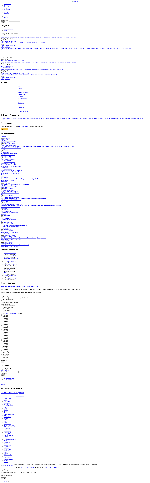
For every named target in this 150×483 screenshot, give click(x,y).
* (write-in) (5, 355)
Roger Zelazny (7, 446)
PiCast (91, 118)
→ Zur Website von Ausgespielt (8, 141)
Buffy (5, 408)
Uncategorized (123, 118)
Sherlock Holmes (8, 449)
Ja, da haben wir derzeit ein (10, 267)
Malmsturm (6, 438)
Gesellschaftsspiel (21, 42)
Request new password (9, 382)
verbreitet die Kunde (24, 126)
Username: (4, 372)
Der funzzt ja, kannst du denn (11, 258)
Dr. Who (6, 412)
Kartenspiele (26, 74)
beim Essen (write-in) (7, 307)
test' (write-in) (5, 354)
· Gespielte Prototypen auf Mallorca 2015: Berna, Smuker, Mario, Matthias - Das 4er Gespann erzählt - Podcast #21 (38, 37)
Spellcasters (3, 214)
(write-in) (4, 358)
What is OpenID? (5, 370)
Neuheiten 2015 (43, 62)
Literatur (20, 96)
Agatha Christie (7, 398)
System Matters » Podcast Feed (52, 467)
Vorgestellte (7, 6)
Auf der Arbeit (6, 304)
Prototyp (74, 62)
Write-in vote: (4, 360)
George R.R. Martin (9, 425)
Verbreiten (6, 18)
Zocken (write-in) (6, 310)
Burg (12, 62)
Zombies (6, 462)
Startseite (3, 384)
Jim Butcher (7, 428)
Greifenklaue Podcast (6, 160)
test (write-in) (5, 352)
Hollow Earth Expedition (10, 426)
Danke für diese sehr (9, 270)
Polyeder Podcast (5, 187)
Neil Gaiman (7, 441)
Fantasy (59, 118)
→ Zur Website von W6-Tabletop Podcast (11, 239)
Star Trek (6, 453)
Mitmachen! (7, 9)
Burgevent (17, 62)
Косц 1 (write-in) (12, 313)
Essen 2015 (9, 42)
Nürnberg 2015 (36, 42)
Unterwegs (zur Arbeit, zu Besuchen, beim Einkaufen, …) (16, 298)
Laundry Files (7, 433)
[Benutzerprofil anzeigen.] (6, 139)
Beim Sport (5, 296)
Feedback (6, 12)
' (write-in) (5, 315)
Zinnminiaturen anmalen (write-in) (10, 312)
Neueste (6, 5)
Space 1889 (7, 450)
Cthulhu (24, 118)
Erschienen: (4, 38)
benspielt (3, 149)
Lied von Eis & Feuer (9, 435)
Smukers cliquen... (5, 201)
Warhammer (130, 118)
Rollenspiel (13, 41)
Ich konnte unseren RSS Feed (11, 278)
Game (14, 42)
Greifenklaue (74, 118)
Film (2, 60)
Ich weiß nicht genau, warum (11, 261)
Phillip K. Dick (7, 442)
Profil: (2, 138)
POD (58, 62)
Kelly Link (6, 429)
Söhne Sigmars (4, 208)
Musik (20, 100)
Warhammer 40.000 (9, 459)
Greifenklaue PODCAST (83, 118)
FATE (5, 419)
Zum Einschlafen (6, 301)
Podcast (62, 62)
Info (5, 15)
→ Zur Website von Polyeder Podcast (10, 193)
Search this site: (5, 20)
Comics (2, 73)
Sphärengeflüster (5, 221)
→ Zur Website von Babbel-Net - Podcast (11, 148)
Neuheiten (41, 74)
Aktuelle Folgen (5, 118)
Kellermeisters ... (5, 167)
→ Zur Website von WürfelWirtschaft (10, 246)
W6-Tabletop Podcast (6, 233)
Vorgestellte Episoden (23, 111)
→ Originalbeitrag (5, 47)
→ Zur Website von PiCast (7, 180)
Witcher (6, 460)
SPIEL (117, 118)
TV (4, 456)
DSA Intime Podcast (6, 156)
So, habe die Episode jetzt (10, 255)
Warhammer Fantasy (138, 118)
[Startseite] (75, 1)
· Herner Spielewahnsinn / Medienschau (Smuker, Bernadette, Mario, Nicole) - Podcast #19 (32, 69)
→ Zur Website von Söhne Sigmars (9, 212)
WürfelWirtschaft (5, 240)
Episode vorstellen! (8, 29)
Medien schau (34, 74)
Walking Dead (7, 457)
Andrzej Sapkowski (9, 401)
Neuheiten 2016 (52, 62)
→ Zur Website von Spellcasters (8, 219)
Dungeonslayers (53, 118)
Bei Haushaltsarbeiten (7, 299)
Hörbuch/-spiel (22, 94)
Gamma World (7, 424)
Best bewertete (7, 4)
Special (5, 452)
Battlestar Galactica (8, 404)
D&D (27, 118)
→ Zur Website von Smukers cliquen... (10, 207)
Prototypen (43, 42)
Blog (10, 118)
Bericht (2, 62)
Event (22, 62)
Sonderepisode (112, 118)
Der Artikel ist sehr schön (10, 253)
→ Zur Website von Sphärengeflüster (10, 226)
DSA (41, 118)
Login (5, 481)
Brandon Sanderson (9, 405)
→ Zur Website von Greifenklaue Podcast (11, 166)
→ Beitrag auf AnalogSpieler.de (8, 45)
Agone (5, 400)
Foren (5, 30)
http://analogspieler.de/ (10, 313)
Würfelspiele (54, 74)
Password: (4, 373)
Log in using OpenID (9, 378)
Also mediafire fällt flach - (10, 275)
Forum (5, 8)
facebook (6, 418)
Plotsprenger (4, 181)
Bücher (5, 407)
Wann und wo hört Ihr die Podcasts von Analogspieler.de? (19, 286)
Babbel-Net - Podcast (6, 142)
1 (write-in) (5, 357)
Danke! (5, 272)
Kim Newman (7, 431)
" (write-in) (5, 323)
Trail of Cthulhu (8, 455)
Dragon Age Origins (9, 414)
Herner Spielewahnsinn (16, 74)
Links (5, 16)
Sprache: (3, 40)
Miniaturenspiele (22, 98)
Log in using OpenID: (6, 368)
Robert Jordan (7, 445)
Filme (5, 422)
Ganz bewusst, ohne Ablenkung (10, 302)
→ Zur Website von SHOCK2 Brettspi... (11, 200)
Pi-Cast (5, 443)
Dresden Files (7, 417)
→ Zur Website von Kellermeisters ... (10, 173)
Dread (5, 415)
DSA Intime (46, 118)
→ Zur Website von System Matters (9, 232)
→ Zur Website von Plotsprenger (9, 186)
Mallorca (29, 42)
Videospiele (21, 107)
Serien (22, 60)
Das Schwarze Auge (35, 118)
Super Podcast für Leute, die (11, 264)
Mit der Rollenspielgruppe (8, 305)
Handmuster (28, 62)
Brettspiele (3, 74)
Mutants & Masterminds (10, 439)
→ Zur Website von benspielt (8, 155)
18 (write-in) (5, 309)
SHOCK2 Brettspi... (6, 194)
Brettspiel (3, 42)
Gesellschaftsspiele (5, 41)
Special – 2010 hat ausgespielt (12, 393)
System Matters (4, 228)
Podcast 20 (68, 62)
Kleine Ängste (7, 432)
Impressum (6, 13)
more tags (3, 119)
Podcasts (100, 118)
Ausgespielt (3, 136)
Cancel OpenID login (9, 379)
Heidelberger (35, 62)
